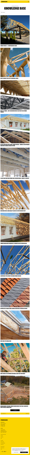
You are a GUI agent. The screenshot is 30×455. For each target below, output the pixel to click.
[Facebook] (1, 451)
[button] (28, 1)
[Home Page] (4, 1)
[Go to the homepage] (4, 420)
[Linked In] (3, 451)
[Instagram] (2, 451)
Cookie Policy (16, 450)
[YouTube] (4, 451)
